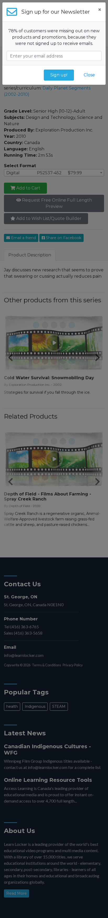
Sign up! (58, 74)
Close (89, 74)
